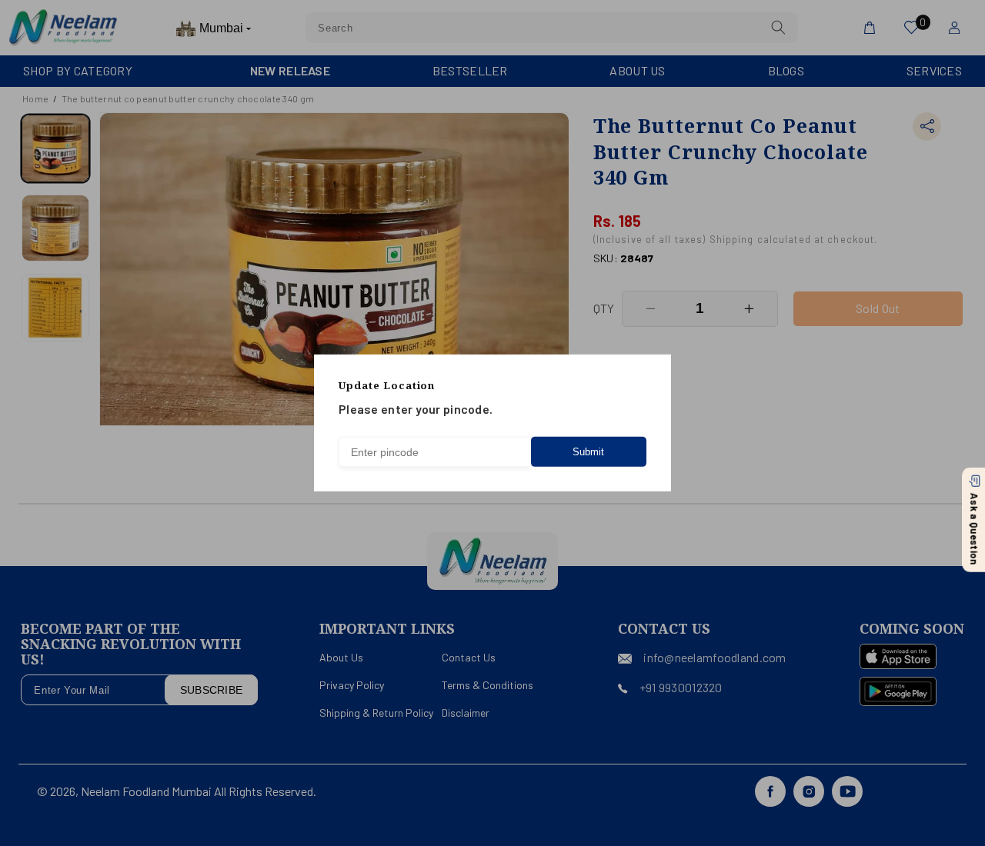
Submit (588, 452)
